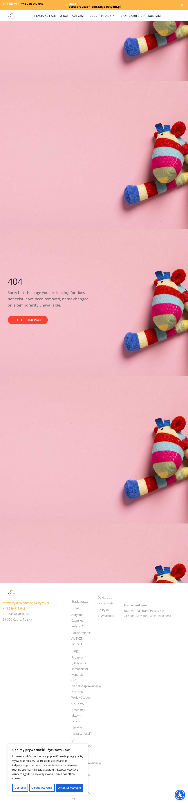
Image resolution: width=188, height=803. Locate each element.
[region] (47, 770)
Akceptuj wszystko (69, 787)
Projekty (108, 16)
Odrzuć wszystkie (42, 787)
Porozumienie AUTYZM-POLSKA (81, 638)
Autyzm (78, 16)
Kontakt (155, 16)
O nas (64, 16)
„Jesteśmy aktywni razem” (78, 715)
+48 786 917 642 (14, 608)
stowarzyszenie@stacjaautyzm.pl (26, 603)
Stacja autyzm (45, 16)
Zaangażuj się (131, 16)
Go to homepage (27, 320)
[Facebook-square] (181, 5)
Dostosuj (20, 787)
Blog (94, 16)
